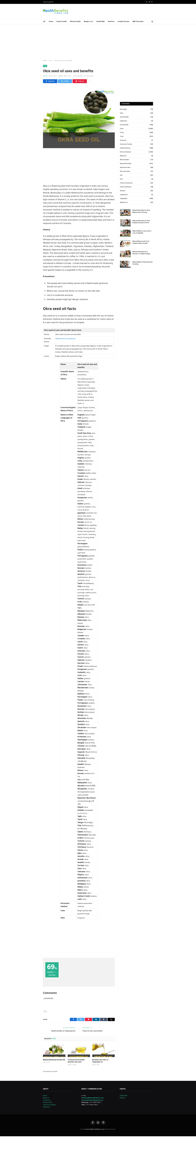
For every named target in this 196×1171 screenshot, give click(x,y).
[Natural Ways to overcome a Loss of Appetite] (125, 233)
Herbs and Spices (125, 152)
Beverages (123, 109)
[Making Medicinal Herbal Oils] (54, 1050)
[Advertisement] (98, 42)
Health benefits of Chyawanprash (63, 1031)
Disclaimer (46, 1107)
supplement (124, 194)
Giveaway (123, 140)
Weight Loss (88, 21)
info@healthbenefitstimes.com (92, 1098)
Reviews (122, 190)
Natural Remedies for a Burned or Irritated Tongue (141, 253)
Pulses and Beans (125, 187)
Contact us (46, 1100)
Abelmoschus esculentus (65, 338)
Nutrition (111, 21)
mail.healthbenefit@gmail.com (92, 1100)
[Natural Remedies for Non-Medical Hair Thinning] (125, 212)
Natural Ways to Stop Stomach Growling (142, 263)
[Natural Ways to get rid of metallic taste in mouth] (125, 243)
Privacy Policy (47, 1102)
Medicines (123, 156)
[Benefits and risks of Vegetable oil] (103, 1050)
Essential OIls (124, 125)
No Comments (79, 76)
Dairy (121, 113)
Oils (45, 65)
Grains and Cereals (126, 144)
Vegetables (123, 198)
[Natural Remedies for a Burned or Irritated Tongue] (125, 253)
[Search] (152, 21)
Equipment (123, 121)
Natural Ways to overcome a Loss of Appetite (141, 232)
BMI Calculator (138, 21)
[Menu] (44, 21)
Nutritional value (125, 167)
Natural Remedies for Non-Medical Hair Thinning (141, 211)
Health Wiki (100, 21)
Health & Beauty (125, 148)
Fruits (122, 136)
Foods (122, 132)
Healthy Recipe (123, 21)
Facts (121, 128)
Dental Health (61, 21)
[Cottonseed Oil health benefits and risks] (79, 1050)
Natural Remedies (125, 163)
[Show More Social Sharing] (89, 81)
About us (46, 1098)
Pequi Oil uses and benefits (92, 1031)
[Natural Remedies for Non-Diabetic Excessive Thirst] (125, 222)
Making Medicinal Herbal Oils (54, 1060)
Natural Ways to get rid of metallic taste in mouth (140, 242)
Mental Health (75, 21)
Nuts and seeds (125, 171)
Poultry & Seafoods (126, 183)
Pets (121, 179)
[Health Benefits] (55, 11)
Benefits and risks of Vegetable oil (100, 1061)
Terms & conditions (49, 1105)
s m (46, 76)
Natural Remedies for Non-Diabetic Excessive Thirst (141, 221)
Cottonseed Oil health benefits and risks (76, 1061)
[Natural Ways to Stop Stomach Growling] (125, 264)
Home (51, 21)
